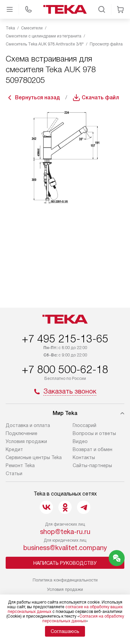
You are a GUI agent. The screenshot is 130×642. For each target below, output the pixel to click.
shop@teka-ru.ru (65, 531)
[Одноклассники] (65, 507)
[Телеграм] (83, 507)
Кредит (14, 449)
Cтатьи (14, 473)
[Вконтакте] (46, 507)
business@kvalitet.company (65, 547)
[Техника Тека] (65, 9)
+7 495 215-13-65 (65, 338)
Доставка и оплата (28, 425)
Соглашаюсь (65, 631)
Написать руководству (65, 563)
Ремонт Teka (20, 465)
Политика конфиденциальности (65, 579)
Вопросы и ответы (94, 433)
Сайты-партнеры (92, 465)
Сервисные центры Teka (34, 457)
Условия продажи (26, 441)
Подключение (21, 433)
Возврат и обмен (92, 449)
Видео (80, 441)
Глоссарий (84, 425)
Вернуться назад (37, 97)
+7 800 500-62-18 (65, 369)
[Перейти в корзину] (120, 9)
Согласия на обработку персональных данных (83, 618)
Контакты (84, 457)
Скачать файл (100, 97)
